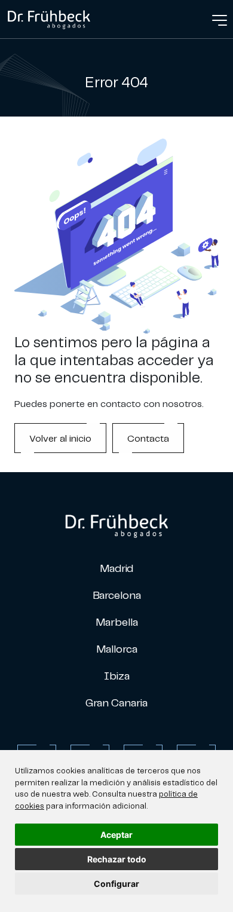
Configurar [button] (116, 884)
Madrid (116, 568)
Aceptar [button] (116, 835)
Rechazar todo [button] (116, 859)
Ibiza (117, 676)
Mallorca (116, 649)
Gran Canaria (116, 702)
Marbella (117, 622)
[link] (48, 18)
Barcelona (117, 595)
